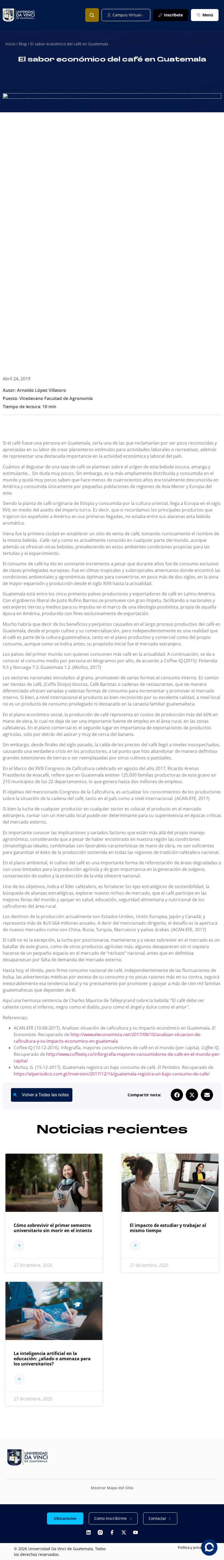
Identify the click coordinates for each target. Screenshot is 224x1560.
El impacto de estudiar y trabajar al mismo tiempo (168, 1227)
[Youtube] (135, 1532)
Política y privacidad (194, 1547)
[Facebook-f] (112, 1532)
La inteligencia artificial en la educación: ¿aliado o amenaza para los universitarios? (52, 1358)
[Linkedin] (88, 1532)
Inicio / (12, 43)
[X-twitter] (123, 1532)
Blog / (24, 43)
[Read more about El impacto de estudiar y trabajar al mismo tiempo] (135, 1246)
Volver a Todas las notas (45, 1094)
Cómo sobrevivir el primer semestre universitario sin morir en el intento (53, 1227)
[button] (177, 1095)
